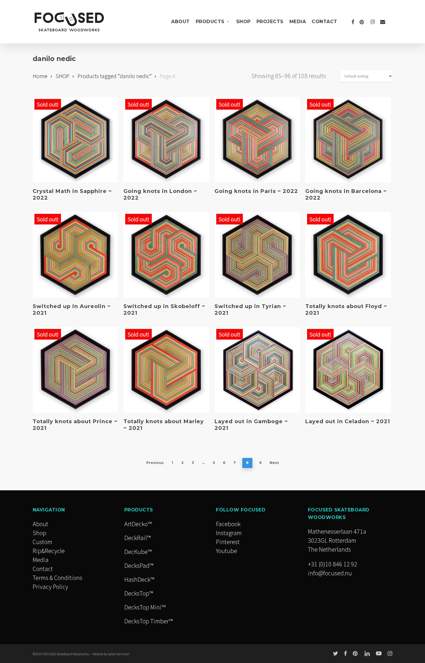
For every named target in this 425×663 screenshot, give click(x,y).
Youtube (226, 551)
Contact (43, 569)
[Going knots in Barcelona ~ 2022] (348, 140)
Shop (39, 533)
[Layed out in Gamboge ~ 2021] (257, 370)
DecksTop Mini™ (144, 607)
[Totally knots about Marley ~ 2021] (166, 370)
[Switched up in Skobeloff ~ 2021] (166, 255)
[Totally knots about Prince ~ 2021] (75, 370)
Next (274, 463)
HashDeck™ (139, 579)
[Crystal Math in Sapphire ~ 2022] (75, 140)
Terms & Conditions (57, 578)
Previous (155, 463)
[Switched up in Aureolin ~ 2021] (75, 255)
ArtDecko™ (137, 524)
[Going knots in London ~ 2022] (166, 140)
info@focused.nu (330, 573)
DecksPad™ (138, 565)
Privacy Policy (50, 587)
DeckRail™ (137, 538)
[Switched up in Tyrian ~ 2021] (257, 255)
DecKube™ (137, 552)
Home (40, 76)
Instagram (229, 533)
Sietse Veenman (119, 654)
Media (41, 560)
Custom (42, 542)
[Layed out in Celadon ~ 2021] (348, 370)
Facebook (228, 524)
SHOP (62, 76)
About (40, 524)
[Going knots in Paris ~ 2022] (257, 140)
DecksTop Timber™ (148, 621)
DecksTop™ (138, 593)
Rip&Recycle (49, 551)
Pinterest (228, 542)
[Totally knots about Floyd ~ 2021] (348, 255)
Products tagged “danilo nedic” (114, 76)
